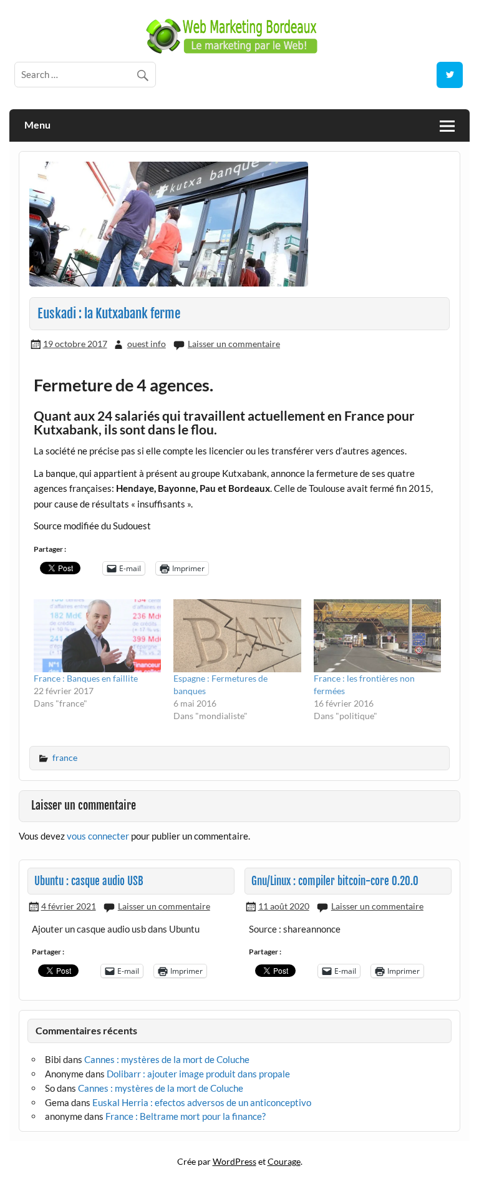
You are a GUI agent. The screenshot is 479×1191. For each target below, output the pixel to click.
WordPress (234, 1161)
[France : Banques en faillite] (97, 635)
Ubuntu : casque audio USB (88, 881)
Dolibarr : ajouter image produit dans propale (198, 1073)
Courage (284, 1161)
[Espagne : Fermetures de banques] (237, 635)
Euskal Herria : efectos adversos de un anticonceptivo (201, 1102)
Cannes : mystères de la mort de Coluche (166, 1059)
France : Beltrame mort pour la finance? (185, 1116)
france (64, 757)
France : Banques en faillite (86, 678)
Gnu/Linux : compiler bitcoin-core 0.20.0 (335, 881)
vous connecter (98, 835)
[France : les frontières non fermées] (377, 635)
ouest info (146, 343)
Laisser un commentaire (234, 343)
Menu (37, 124)
